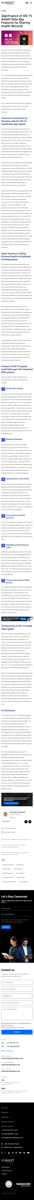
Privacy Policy (8, 921)
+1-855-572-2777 (7, 1130)
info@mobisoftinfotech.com (10, 1065)
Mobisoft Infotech (7, 1122)
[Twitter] (5, 1152)
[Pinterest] (12, 1153)
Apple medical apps (7, 864)
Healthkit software (7, 873)
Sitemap (4, 1174)
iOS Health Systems (8, 877)
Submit (17, 1032)
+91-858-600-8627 (8, 1134)
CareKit (12, 309)
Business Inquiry (7, 1126)
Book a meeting (6, 1051)
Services (4, 1108)
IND (10, 1046)
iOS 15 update (20, 873)
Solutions (4, 1112)
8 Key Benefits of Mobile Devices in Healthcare (16, 839)
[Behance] (24, 1152)
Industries (5, 1117)
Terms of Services (7, 1170)
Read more (13, 817)
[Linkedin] (9, 1153)
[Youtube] (28, 1152)
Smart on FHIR (8, 665)
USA (10, 1043)
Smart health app (24, 881)
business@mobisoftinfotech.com (12, 1058)
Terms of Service (19, 921)
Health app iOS (6, 869)
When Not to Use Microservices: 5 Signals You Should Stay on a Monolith (15, 853)
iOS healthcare (21, 877)
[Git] (20, 1152)
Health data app (18, 869)
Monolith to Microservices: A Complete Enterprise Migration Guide (13, 846)
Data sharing (20, 864)
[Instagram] (16, 1153)
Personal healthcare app (9, 881)
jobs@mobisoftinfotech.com (10, 1071)
